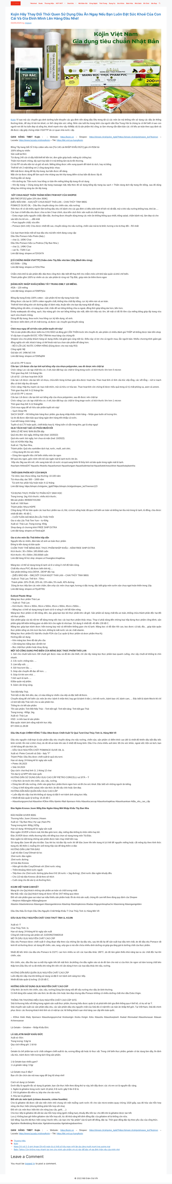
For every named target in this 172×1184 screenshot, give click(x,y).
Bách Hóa (129, 3)
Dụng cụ (112, 3)
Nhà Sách (138, 3)
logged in (30, 1163)
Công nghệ (93, 3)
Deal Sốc (70, 3)
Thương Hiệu (49, 3)
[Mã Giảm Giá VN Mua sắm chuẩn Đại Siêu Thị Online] (16, 3)
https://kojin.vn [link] (67, 137)
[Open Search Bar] (159, 3)
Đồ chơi (146, 3)
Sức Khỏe (120, 3)
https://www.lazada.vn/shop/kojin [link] (34, 140)
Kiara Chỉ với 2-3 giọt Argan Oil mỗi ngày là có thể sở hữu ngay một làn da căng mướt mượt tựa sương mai (62, 1146)
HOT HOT (59, 3)
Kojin (13, 120)
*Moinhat (33, 3)
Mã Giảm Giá (82, 3)
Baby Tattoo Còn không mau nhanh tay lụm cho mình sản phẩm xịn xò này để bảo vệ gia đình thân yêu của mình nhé (67, 1149)
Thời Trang (103, 3)
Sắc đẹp (154, 3)
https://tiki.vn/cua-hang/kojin (70, 140)
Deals (41, 3)
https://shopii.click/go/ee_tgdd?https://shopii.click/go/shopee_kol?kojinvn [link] (123, 137)
